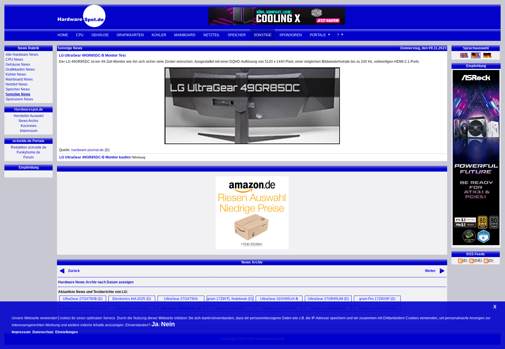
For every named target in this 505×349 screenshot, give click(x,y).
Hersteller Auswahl (29, 116)
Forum (28, 157)
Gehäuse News (18, 64)
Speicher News (18, 89)
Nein (168, 324)
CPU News (14, 59)
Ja (154, 324)
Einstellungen (66, 332)
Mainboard (185, 35)
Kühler (159, 35)
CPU (80, 35)
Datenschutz (42, 332)
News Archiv (28, 121)
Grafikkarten (130, 35)
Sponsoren (290, 35)
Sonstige (262, 35)
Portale (318, 35)
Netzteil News (16, 84)
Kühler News (16, 74)
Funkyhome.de (28, 152)
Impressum (28, 131)
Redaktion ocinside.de (28, 147)
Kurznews (29, 126)
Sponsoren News (19, 99)
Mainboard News (19, 79)
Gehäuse (100, 35)
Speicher (237, 35)
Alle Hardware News (22, 55)
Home (63, 35)
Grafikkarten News (20, 69)
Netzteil (211, 35)
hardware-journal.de (87, 150)
